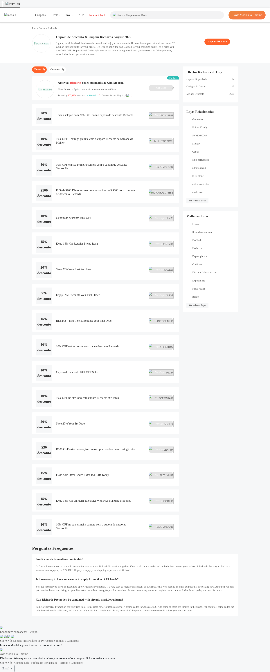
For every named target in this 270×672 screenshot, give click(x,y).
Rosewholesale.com (202, 232)
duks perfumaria (200, 159)
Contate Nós (20, 640)
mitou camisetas (200, 184)
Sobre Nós (6, 640)
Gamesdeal (198, 119)
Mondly (196, 143)
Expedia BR (198, 280)
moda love (197, 192)
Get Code (165, 87)
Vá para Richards (217, 41)
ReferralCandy (199, 127)
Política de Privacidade (41, 640)
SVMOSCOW (199, 135)
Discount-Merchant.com (204, 272)
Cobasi (195, 151)
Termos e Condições (67, 640)
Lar (34, 28)
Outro (42, 28)
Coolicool (197, 264)
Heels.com (197, 248)
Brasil (6, 668)
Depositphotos (199, 256)
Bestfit (195, 296)
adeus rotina (198, 288)
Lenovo (196, 224)
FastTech (196, 240)
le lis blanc (198, 176)
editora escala (199, 168)
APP (81, 15)
